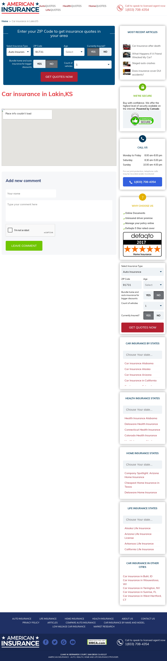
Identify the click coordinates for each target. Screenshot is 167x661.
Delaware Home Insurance (141, 492)
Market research (104, 626)
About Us (127, 618)
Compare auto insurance (81, 622)
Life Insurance (48, 618)
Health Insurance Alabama (141, 418)
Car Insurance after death (146, 45)
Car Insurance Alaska (138, 369)
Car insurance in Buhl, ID (137, 576)
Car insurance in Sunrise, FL (139, 592)
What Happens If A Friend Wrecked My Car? (147, 55)
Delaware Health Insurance (141, 424)
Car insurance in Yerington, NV (141, 588)
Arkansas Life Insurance (139, 543)
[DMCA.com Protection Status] (97, 642)
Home (5, 21)
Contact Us (148, 618)
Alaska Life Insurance (138, 528)
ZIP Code (37, 46)
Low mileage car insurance (69, 626)
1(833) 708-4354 (145, 182)
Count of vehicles (68, 64)
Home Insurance (74, 618)
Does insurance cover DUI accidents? (146, 72)
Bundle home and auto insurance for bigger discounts (20, 63)
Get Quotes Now (59, 76)
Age (66, 46)
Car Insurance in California (141, 380)
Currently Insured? (96, 46)
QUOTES (47, 6)
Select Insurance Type (17, 46)
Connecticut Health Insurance (142, 429)
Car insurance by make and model (124, 622)
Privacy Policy (31, 622)
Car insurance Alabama (139, 363)
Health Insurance (103, 618)
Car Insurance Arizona (138, 374)
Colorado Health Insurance (141, 435)
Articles (52, 622)
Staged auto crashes (143, 63)
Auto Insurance (21, 618)
